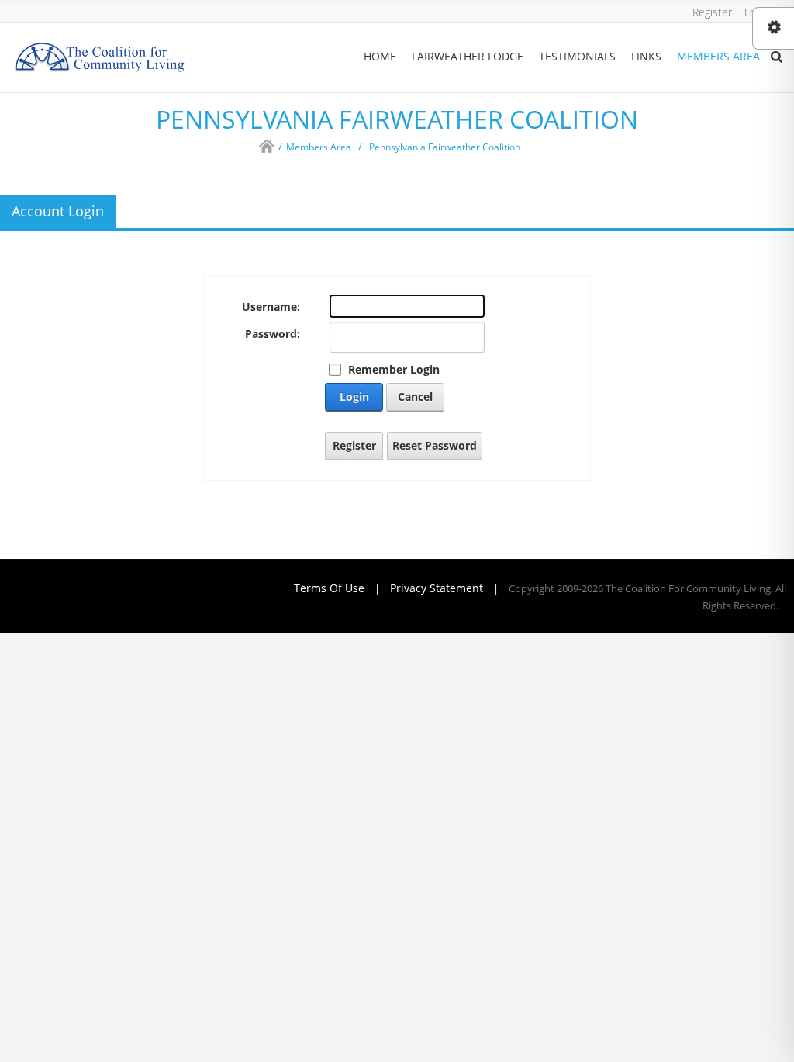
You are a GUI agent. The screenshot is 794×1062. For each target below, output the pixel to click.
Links (646, 56)
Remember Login (394, 369)
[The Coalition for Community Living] (99, 56)
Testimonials (577, 56)
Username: (271, 306)
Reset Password (434, 445)
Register (712, 12)
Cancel (415, 396)
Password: (272, 333)
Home (380, 56)
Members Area (718, 56)
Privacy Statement (436, 588)
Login (354, 396)
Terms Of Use (329, 588)
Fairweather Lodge (467, 56)
